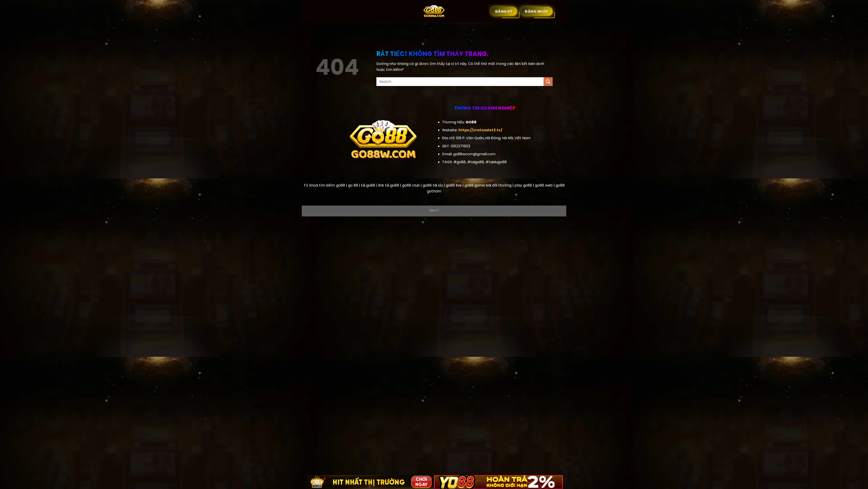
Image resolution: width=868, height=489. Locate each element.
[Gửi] (548, 81)
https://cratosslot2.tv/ (480, 130)
